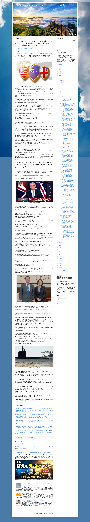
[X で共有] (30, 437)
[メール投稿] (25, 437)
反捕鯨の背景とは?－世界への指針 (28, 493)
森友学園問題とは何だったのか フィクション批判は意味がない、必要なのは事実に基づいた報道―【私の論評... (67, 222)
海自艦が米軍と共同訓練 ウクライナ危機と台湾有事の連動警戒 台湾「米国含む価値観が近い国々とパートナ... (67, 196)
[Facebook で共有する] (31, 437)
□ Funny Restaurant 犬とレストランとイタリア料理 (39, 5)
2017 (60, 249)
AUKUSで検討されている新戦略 (23, 48)
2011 (60, 260)
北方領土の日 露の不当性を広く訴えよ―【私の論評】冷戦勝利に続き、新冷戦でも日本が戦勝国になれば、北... (67, 206)
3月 (61, 94)
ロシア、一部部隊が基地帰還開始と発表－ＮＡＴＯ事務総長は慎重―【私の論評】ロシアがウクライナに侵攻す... (67, 161)
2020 (60, 244)
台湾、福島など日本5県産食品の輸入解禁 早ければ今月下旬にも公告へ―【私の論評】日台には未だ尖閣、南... (67, 201)
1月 (61, 239)
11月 (61, 80)
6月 (61, 89)
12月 (61, 78)
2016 (60, 251)
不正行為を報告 (61, 270)
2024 (60, 73)
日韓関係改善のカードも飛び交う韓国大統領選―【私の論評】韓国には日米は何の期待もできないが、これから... (67, 227)
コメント (61, 299)
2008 (60, 265)
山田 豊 (60, 50)
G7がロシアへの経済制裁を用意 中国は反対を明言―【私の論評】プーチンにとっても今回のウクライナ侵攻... (67, 120)
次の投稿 (17, 446)
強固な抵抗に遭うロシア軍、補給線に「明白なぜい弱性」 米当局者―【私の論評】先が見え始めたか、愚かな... (67, 105)
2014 (60, 254)
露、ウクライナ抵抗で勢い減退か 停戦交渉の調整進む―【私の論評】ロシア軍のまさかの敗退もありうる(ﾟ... (67, 110)
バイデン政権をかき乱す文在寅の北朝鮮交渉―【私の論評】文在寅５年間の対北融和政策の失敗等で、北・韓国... (67, 236)
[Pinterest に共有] (32, 437)
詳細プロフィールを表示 (62, 64)
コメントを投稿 (20, 443)
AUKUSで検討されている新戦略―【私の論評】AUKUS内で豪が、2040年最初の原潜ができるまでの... (67, 186)
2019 (60, 245)
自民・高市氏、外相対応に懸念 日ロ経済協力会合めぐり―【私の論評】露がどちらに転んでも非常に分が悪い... (67, 156)
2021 (60, 242)
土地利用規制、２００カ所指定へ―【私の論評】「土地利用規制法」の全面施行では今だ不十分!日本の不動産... (67, 212)
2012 (60, 258)
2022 (60, 76)
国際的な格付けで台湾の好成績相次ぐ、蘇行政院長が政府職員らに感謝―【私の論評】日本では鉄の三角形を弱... (67, 150)
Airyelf (43, 513)
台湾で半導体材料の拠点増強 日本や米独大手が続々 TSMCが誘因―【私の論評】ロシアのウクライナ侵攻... (67, 135)
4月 (61, 92)
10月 (61, 82)
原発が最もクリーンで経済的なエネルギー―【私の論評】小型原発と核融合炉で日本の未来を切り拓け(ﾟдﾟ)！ (67, 171)
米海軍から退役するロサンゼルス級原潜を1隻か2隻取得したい (34, 313)
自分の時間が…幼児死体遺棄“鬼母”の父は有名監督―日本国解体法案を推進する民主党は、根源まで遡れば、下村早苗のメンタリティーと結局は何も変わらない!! (37, 485)
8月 (61, 85)
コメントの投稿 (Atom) (22, 448)
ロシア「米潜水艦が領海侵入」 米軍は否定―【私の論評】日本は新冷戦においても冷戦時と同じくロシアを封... (67, 176)
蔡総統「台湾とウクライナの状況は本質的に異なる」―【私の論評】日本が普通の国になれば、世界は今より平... (67, 115)
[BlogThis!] (29, 437)
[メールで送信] (27, 437)
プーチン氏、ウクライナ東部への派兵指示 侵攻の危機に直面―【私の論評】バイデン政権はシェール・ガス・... (67, 130)
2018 (60, 247)
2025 (60, 71)
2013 (60, 256)
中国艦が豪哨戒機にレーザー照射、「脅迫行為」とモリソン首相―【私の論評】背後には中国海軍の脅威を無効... (67, 140)
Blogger (54, 513)
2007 (60, 267)
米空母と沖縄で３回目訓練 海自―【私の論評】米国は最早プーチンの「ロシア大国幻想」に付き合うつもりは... (67, 145)
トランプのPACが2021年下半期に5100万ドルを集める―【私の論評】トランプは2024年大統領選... (67, 231)
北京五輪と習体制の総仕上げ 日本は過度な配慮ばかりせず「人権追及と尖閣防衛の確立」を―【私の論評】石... (67, 217)
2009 (60, 263)
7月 (61, 87)
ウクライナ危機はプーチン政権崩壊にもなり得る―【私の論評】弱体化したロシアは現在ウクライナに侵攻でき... (67, 191)
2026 (60, 69)
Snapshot (59, 286)
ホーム (34, 446)
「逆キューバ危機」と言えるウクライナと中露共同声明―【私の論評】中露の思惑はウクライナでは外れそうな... (67, 99)
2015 (60, 253)
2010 (60, 261)
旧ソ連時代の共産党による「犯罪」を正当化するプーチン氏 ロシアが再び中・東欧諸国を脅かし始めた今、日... (67, 125)
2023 (60, 75)
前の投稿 (51, 446)
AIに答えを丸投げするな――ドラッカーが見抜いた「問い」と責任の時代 (32, 452)
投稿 (60, 297)
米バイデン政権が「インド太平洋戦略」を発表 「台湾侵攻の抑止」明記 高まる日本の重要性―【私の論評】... (67, 181)
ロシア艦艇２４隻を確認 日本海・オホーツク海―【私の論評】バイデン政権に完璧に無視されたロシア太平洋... (67, 166)
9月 (61, 83)
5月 (61, 91)
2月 (61, 96)
